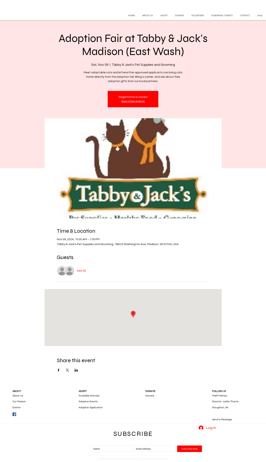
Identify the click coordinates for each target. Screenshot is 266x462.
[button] (164, 15)
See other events (133, 101)
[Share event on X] (67, 370)
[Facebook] (14, 414)
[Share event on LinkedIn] (76, 370)
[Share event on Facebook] (58, 370)
